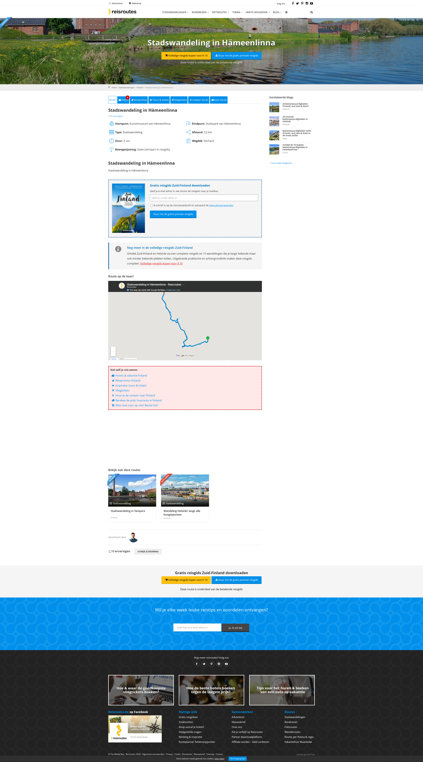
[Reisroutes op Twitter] (297, 3)
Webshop (136, 3)
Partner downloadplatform (247, 736)
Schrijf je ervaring (148, 551)
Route (112, 99)
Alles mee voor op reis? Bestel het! (136, 405)
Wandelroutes (292, 732)
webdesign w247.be (306, 754)
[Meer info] (286, 13)
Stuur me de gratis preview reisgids (238, 55)
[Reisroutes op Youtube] (311, 3)
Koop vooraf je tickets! (191, 727)
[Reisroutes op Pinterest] (302, 3)
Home (114, 87)
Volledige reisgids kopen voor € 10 (188, 55)
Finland (140, 87)
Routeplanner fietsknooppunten (197, 741)
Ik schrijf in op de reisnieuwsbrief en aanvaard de (193, 205)
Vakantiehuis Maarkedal (298, 741)
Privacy (169, 754)
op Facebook (128, 712)
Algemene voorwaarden (153, 754)
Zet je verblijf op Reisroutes (247, 732)
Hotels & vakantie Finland (131, 375)
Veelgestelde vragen (190, 732)
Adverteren (117, 3)
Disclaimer (187, 754)
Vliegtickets (180, 99)
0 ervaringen (117, 116)
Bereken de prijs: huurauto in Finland (138, 400)
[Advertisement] (185, 438)
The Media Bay (117, 754)
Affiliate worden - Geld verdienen (250, 741)
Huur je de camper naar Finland (135, 395)
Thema (236, 12)
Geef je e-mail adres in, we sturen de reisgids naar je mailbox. (184, 191)
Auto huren (220, 99)
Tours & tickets (161, 99)
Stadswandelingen (174, 12)
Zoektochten (186, 722)
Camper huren (200, 99)
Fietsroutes (219, 12)
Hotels (125, 98)
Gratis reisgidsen (257, 12)
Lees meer (219, 758)
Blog (276, 12)
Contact (219, 754)
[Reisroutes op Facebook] (293, 3)
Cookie (177, 754)
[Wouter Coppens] (133, 537)
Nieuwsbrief (238, 722)
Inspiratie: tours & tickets (131, 385)
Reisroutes (122, 11)
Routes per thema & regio (299, 736)
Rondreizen (199, 12)
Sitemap (210, 754)
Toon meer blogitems (281, 163)
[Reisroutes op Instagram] (307, 3)
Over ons (237, 727)
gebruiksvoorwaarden (221, 205)
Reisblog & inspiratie (190, 736)
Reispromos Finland (127, 380)
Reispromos (140, 99)
